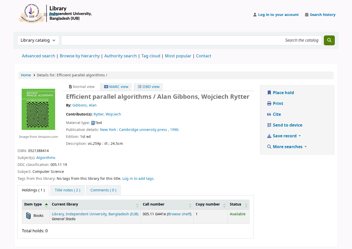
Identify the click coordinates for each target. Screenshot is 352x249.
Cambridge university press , (144, 129)
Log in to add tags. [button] (138, 178)
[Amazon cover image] (38, 109)
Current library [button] (65, 204)
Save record (285, 136)
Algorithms (45, 158)
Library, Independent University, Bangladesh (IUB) (95, 214)
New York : (109, 129)
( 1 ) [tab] (33, 190)
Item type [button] (33, 204)
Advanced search (38, 56)
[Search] (329, 40)
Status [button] (235, 204)
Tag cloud (150, 56)
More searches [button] (288, 147)
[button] (52, 15)
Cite (276, 114)
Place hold (283, 93)
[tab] (68, 190)
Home (26, 75)
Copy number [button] (208, 204)
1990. (174, 129)
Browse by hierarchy (80, 56)
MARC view (118, 87)
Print (277, 104)
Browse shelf (179, 214)
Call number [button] (153, 204)
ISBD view (150, 87)
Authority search (120, 56)
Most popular (178, 56)
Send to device (287, 125)
